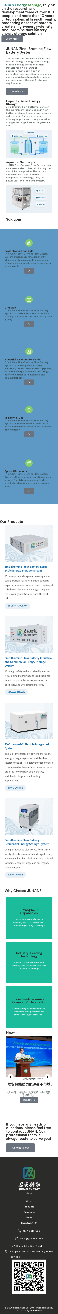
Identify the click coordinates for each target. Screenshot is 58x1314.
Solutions (29, 1212)
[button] (11, 1077)
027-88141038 (31, 1230)
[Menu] (51, 5)
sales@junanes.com (31, 1238)
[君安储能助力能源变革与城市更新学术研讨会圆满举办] (29, 1056)
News (29, 1217)
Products (29, 1206)
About (29, 1201)
